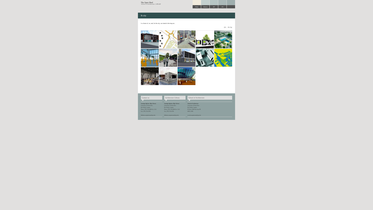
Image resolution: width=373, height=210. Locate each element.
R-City (230, 27)
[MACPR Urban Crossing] (168, 39)
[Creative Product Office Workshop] (223, 58)
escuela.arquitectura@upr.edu (194, 115)
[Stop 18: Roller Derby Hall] (150, 76)
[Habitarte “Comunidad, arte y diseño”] (186, 58)
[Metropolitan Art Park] (223, 39)
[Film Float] (168, 76)
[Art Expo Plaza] (205, 58)
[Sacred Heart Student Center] (150, 39)
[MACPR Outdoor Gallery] (205, 39)
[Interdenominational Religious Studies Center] (168, 58)
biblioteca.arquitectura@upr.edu (148, 115)
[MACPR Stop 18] (186, 39)
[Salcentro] (150, 58)
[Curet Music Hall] (186, 76)
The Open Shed (147, 2)
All (225, 27)
